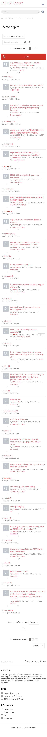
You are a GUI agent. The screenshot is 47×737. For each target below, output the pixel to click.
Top (44, 661)
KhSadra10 (16, 382)
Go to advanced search (15, 36)
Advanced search (29, 42)
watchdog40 (8, 121)
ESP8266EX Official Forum (13, 696)
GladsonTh (16, 469)
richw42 (15, 489)
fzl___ (14, 359)
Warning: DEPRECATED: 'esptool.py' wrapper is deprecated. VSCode (25, 243)
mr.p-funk (16, 601)
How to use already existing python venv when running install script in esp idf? (26, 354)
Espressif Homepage (11, 693)
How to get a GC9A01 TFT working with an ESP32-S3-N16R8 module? (27, 527)
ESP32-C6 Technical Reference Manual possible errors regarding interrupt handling (26, 107)
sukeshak (16, 447)
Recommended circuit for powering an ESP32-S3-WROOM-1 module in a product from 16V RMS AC (27, 377)
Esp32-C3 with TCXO (18, 571)
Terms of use (9, 709)
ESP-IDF (21, 70)
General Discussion (17, 160)
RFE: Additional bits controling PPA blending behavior (25, 308)
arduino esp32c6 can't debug (22, 487)
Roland (6, 166)
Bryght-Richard (17, 88)
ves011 (15, 422)
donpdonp (16, 157)
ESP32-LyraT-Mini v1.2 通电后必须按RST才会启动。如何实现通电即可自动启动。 (27, 131)
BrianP (14, 247)
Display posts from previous (18, 622)
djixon (14, 312)
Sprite (14, 334)
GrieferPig (16, 402)
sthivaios (15, 68)
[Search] (38, 12)
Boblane (7, 211)
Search (25, 42)
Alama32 (15, 531)
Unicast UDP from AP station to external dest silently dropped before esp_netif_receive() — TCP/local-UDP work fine (27, 595)
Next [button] (36, 48)
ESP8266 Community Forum (14, 699)
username (16, 267)
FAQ (5, 715)
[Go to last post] (11, 77)
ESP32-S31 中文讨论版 (18, 205)
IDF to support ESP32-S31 (20, 264)
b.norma (15, 574)
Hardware (14, 314)
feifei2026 (16, 135)
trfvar (6, 563)
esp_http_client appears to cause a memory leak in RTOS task (25, 64)
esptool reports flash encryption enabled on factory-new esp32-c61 (25, 153)
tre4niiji (15, 509)
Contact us (8, 718)
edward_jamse (17, 202)
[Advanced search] (41, 12)
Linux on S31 (15, 399)
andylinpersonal (10, 411)
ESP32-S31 (16, 90)
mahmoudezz (17, 554)
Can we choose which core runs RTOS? (26, 85)
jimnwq (15, 112)
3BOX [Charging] (17, 506)
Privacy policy (9, 712)
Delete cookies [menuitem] (32, 661)
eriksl (6, 391)
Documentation (15, 115)
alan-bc (15, 289)
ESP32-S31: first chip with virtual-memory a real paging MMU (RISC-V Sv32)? (25, 441)
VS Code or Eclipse (18, 419)
